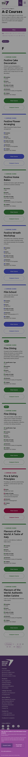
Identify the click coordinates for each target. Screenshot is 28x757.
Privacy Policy (17, 755)
